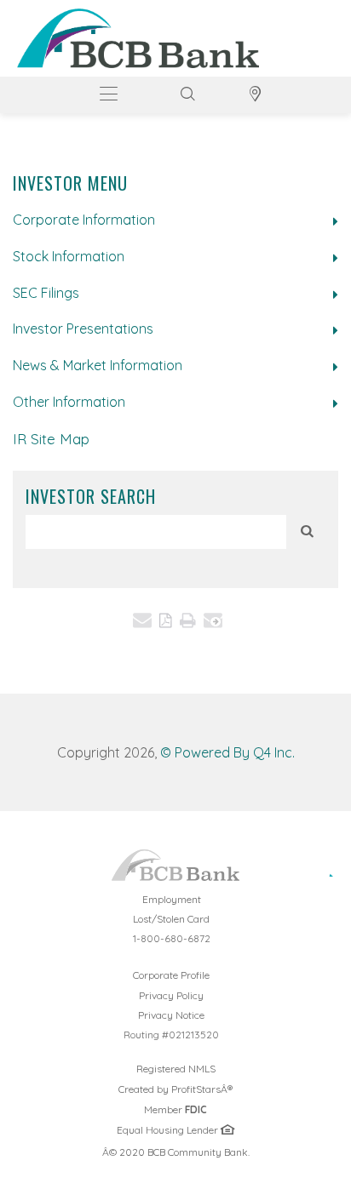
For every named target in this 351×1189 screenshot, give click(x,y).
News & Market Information (97, 365)
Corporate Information (84, 219)
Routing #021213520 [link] (171, 1034)
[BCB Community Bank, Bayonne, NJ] (138, 38)
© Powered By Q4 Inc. (227, 752)
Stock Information (68, 256)
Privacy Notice (171, 1015)
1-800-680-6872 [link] (171, 938)
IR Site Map (51, 439)
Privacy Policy (171, 995)
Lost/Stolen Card (171, 918)
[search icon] (307, 530)
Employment (171, 899)
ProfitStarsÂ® (202, 1089)
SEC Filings (46, 292)
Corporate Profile (230, 974)
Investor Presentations (83, 328)
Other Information (69, 401)
